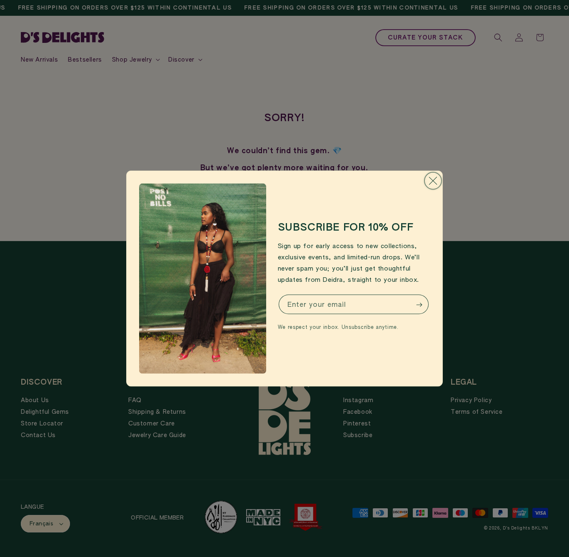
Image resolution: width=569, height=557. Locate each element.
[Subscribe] (419, 305)
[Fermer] (433, 181)
